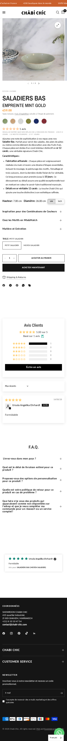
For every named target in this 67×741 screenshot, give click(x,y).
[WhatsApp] (24, 285)
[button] (11, 129)
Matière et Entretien (14, 229)
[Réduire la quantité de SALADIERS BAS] (5, 258)
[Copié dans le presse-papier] (30, 285)
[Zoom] (58, 25)
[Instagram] (13, 633)
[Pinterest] (18, 285)
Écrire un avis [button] (33, 367)
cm (51, 201)
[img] (13, 400)
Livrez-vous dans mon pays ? (19, 458)
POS (38, 729)
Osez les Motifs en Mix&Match (19, 220)
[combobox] (56, 738)
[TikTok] (29, 633)
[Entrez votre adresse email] (61, 693)
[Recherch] (57, 12)
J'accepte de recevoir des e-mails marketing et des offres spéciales (31, 701)
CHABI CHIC (11, 650)
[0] (62, 12)
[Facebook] (4, 285)
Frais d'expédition (22, 114)
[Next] (39, 83)
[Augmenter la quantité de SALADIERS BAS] (14, 258)
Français (53, 738)
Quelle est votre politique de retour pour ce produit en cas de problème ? (28, 491)
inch (60, 201)
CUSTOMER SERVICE (17, 661)
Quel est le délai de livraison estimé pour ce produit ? (27, 468)
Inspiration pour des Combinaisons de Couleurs (29, 211)
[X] (11, 285)
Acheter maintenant (33, 267)
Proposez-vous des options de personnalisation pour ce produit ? (29, 480)
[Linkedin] (36, 633)
